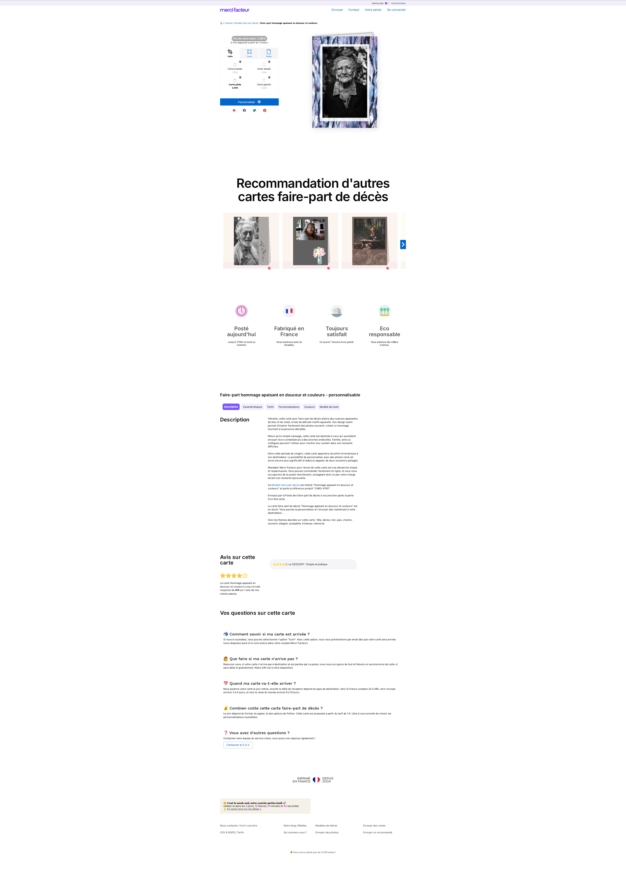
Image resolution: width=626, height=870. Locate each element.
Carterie (228, 23)
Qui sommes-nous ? (295, 832)
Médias (302, 825)
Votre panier (373, 9)
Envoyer (337, 9)
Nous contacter (229, 825)
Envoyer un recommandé (377, 832)
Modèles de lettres (326, 825)
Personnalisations (289, 406)
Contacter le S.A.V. (238, 745)
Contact (353, 9)
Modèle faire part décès (246, 23)
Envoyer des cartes (374, 825)
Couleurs (309, 406)
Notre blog (290, 825)
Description (231, 406)
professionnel (398, 3)
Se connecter (396, 9)
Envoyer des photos (326, 832)
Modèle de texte (329, 406)
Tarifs (270, 406)
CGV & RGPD (227, 832)
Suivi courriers (248, 825)
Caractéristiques (252, 406)
